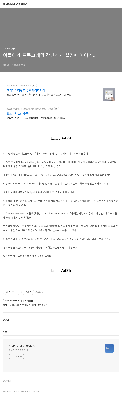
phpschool (8, 391)
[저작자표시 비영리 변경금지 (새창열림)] (38, 292)
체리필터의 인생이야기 (15, 4)
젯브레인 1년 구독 (18, 113)
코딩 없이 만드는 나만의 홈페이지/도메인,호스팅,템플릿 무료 (39, 94)
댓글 (5, 331)
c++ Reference (10, 386)
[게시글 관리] (17, 292)
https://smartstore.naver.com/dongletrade (30, 108)
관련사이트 (8, 380)
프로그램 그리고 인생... (19, 350)
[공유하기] (13, 292)
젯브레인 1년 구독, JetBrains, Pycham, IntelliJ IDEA (36, 117)
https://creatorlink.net (19, 85)
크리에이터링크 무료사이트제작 (26, 90)
